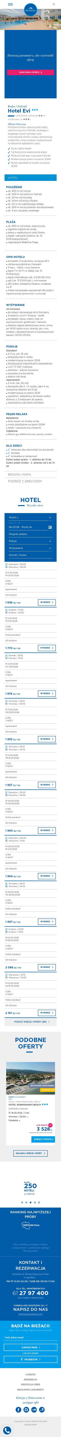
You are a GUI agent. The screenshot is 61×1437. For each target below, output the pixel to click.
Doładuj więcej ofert (29, 1153)
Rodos (12, 1097)
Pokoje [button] (13, 541)
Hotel (13, 178)
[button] (31, 518)
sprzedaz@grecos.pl (30, 1314)
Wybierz (45, 602)
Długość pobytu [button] (18, 534)
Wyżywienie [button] (16, 548)
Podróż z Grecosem (25, 481)
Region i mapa (19, 474)
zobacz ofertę (43, 1139)
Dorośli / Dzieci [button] (18, 555)
